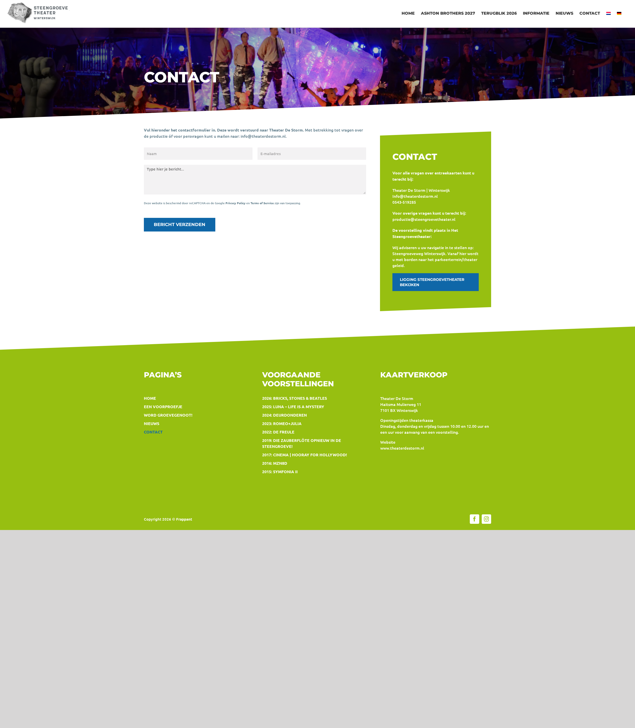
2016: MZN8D (274, 463)
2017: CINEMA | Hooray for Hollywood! (304, 454)
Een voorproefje (163, 406)
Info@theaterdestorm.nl (415, 196)
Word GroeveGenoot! (168, 415)
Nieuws (151, 423)
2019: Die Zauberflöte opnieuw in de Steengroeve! (301, 443)
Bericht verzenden (179, 224)
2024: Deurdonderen (284, 415)
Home (150, 398)
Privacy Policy (235, 203)
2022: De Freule (278, 431)
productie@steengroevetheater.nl (423, 219)
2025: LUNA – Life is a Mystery (293, 406)
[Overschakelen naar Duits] (619, 13)
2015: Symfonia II (280, 471)
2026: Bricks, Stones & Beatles (294, 398)
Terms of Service (262, 203)
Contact (153, 431)
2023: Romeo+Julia (282, 423)
